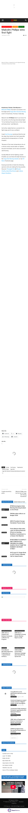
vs (2, 473)
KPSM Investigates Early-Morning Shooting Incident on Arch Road (18, 507)
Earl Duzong (13, 467)
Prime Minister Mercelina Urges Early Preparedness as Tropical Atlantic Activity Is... (7, 653)
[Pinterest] (10, 38)
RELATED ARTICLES (7, 502)
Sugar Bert (12, 469)
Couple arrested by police (6, 492)
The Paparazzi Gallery (13, 800)
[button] (2, 20)
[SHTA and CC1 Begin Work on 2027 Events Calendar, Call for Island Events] (5, 554)
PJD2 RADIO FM (6, 760)
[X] (6, 38)
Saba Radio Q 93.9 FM (8, 763)
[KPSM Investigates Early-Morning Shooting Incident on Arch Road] (5, 508)
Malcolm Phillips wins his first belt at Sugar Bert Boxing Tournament (21, 494)
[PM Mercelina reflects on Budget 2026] (5, 515)
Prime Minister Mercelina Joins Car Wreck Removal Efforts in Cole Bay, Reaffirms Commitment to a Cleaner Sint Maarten (18, 532)
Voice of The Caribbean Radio (10, 770)
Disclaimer (21, 801)
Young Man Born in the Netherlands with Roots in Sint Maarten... (18, 693)
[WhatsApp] (13, 38)
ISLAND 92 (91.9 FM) (7, 753)
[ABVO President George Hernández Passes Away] (5, 523)
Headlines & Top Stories (11, 24)
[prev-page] (3, 560)
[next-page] (5, 560)
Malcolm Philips (5, 469)
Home (3, 24)
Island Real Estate (11, 171)
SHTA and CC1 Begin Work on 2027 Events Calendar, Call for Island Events (18, 554)
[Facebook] (3, 38)
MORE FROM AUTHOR (19, 502)
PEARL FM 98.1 (6, 758)
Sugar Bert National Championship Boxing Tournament (13, 471)
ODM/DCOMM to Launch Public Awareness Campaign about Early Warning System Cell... (20, 653)
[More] (17, 38)
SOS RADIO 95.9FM (7, 765)
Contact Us (14, 803)
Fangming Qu (20, 467)
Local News (15, 26)
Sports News (21, 26)
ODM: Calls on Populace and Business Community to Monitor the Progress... (7, 636)
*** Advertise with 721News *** (10, 801)
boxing (7, 467)
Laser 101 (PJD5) (6, 756)
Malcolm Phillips (6, 109)
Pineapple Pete (11, 169)
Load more (13, 738)
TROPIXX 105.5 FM (7, 767)
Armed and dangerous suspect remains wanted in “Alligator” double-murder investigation (18, 702)
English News (4, 524)
